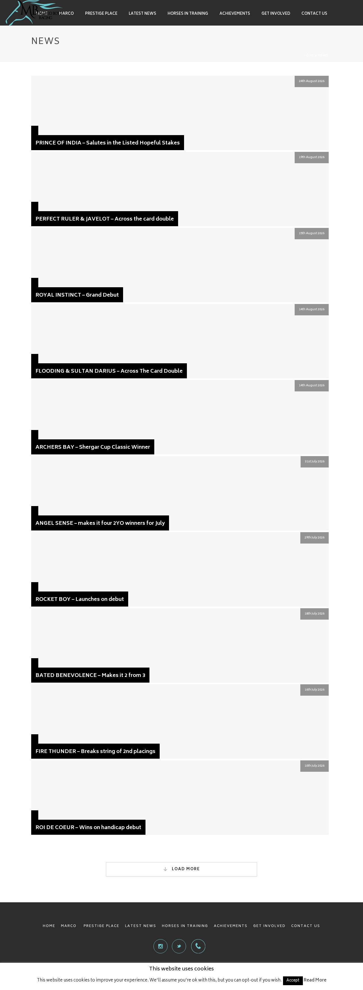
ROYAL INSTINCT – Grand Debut (77, 295)
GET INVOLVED (269, 926)
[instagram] (160, 946)
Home (309, 55)
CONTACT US (305, 926)
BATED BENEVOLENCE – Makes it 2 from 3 (90, 675)
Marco (66, 14)
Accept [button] (292, 981)
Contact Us (314, 14)
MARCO (69, 926)
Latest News (142, 14)
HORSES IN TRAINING (185, 926)
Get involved (275, 14)
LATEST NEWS (140, 926)
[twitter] (179, 946)
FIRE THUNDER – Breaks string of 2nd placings (95, 751)
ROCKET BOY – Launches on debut (79, 599)
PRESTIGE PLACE (101, 926)
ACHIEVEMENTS (231, 926)
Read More (315, 980)
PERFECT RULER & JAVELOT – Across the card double (104, 219)
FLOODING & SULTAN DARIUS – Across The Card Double (109, 371)
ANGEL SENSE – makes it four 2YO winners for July (100, 523)
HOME (49, 926)
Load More (185, 869)
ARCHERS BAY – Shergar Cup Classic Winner (92, 447)
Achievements (235, 14)
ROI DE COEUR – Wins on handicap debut (88, 827)
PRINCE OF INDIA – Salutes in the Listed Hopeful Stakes (107, 143)
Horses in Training (188, 14)
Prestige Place (101, 14)
